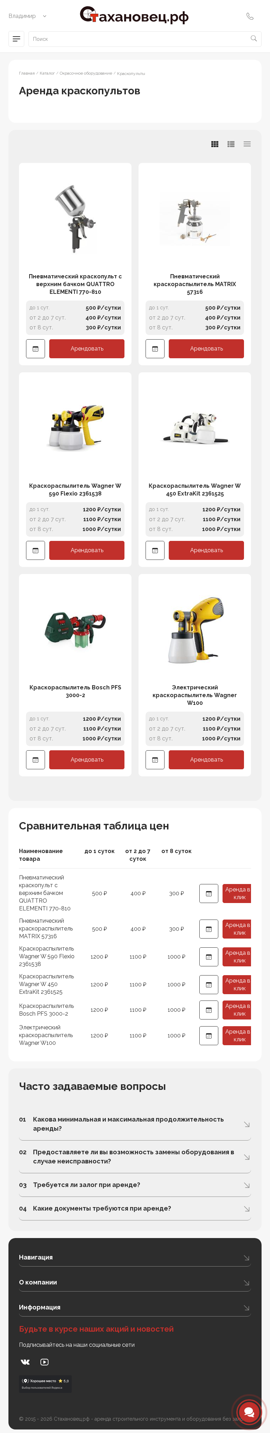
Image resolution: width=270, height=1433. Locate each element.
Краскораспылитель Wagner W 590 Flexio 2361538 (75, 489)
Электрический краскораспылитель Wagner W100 (195, 695)
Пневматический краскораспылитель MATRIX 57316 (195, 284)
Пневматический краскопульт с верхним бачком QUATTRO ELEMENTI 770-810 (75, 284)
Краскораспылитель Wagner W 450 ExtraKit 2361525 (195, 489)
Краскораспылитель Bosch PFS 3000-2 (75, 691)
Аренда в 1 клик (239, 893)
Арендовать (87, 348)
